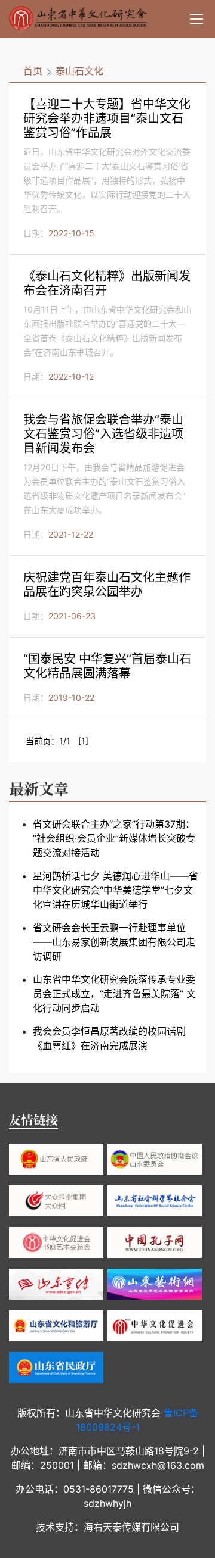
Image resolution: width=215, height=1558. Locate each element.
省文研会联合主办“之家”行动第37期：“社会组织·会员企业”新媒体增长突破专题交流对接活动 (114, 838)
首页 (32, 71)
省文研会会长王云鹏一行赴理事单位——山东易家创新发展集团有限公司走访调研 (114, 942)
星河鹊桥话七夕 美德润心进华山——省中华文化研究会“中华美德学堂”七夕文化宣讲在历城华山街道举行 (115, 890)
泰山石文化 (79, 71)
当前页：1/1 (48, 741)
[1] (83, 741)
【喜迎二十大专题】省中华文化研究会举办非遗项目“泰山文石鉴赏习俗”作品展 (107, 118)
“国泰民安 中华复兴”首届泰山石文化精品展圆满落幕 (107, 666)
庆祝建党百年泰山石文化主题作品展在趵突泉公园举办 (107, 584)
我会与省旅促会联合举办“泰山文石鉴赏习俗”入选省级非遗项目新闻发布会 (103, 434)
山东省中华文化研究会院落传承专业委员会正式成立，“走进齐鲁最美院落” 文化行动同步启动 (114, 993)
